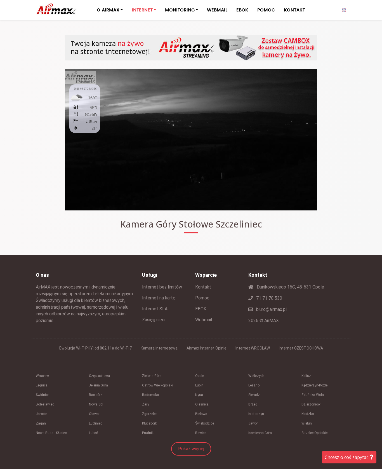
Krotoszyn (256, 414)
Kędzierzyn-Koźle (314, 385)
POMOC (266, 10)
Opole (199, 376)
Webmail (203, 319)
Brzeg (252, 404)
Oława (94, 414)
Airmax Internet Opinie (207, 348)
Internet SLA (155, 308)
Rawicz (200, 433)
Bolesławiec (45, 404)
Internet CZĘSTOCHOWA (301, 348)
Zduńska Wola (312, 395)
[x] (95, 88)
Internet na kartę (158, 298)
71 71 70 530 (268, 298)
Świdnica (42, 395)
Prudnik (148, 433)
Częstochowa (99, 376)
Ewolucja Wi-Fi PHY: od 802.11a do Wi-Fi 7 (95, 348)
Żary (145, 404)
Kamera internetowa (159, 348)
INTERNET (142, 10)
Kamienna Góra (260, 433)
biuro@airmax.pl (271, 309)
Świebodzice (204, 423)
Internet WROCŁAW (252, 348)
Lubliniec (95, 423)
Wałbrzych (256, 376)
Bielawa (201, 414)
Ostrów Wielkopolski (157, 385)
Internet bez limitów (162, 287)
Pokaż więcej (191, 448)
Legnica (42, 385)
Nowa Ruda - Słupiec (51, 433)
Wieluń (306, 423)
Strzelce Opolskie (314, 433)
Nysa (199, 395)
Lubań (93, 433)
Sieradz (254, 395)
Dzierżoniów (310, 404)
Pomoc (202, 298)
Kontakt (203, 287)
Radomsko (150, 395)
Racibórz (95, 395)
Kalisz (306, 376)
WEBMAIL (217, 10)
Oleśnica (202, 404)
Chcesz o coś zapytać (347, 457)
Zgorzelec (149, 414)
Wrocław (42, 376)
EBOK (242, 10)
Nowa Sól (96, 404)
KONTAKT (294, 10)
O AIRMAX (108, 10)
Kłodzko (307, 414)
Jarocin (41, 414)
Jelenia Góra (98, 385)
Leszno (254, 385)
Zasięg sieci (153, 319)
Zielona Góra (152, 376)
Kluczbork (149, 423)
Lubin (199, 385)
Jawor (253, 423)
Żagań (41, 423)
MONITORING (180, 10)
